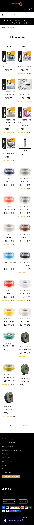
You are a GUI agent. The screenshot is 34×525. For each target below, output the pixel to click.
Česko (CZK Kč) (8, 501)
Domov (4, 27)
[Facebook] (6, 489)
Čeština (21, 501)
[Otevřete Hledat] (3, 15)
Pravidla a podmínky (8, 443)
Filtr (9, 46)
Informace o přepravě (9, 446)
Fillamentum (11, 27)
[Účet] (25, 9)
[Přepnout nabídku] (3, 9)
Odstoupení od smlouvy (11, 476)
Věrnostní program (8, 461)
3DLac (25, 151)
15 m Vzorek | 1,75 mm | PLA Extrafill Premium (25, 123)
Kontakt (4, 469)
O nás (4, 465)
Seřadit (25, 46)
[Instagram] (9, 489)
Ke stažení (5, 454)
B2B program (6, 458)
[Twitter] (3, 489)
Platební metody (7, 439)
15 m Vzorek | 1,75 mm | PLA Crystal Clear (9, 123)
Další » (25, 426)
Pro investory (6, 473)
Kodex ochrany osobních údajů (12, 450)
